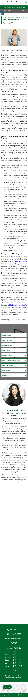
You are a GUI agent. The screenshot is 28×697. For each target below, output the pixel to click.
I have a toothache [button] (7, 340)
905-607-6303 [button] (15, 634)
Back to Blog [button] (5, 319)
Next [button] (23, 319)
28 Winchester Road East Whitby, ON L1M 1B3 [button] (14, 7)
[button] (2, 13)
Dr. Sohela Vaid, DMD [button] (14, 410)
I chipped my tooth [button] (7, 345)
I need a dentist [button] (6, 375)
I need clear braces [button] (7, 355)
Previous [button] (17, 319)
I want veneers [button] (6, 370)
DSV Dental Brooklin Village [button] (17, 305)
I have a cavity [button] (6, 350)
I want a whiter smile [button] (7, 365)
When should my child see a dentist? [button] (11, 360)
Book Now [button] (21, 11)
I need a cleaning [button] (6, 335)
